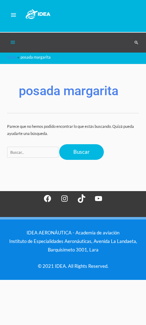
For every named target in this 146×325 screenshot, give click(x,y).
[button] (136, 42)
